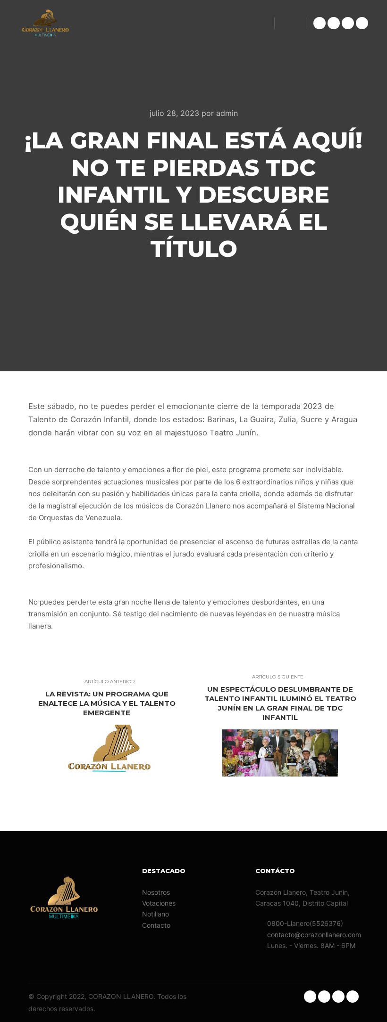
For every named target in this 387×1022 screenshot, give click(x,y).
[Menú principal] (290, 23)
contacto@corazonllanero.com (312, 935)
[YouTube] (362, 23)
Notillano (155, 914)
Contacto (156, 925)
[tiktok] (334, 23)
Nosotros (156, 892)
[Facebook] (348, 23)
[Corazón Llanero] (45, 23)
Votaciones (159, 903)
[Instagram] (319, 23)
